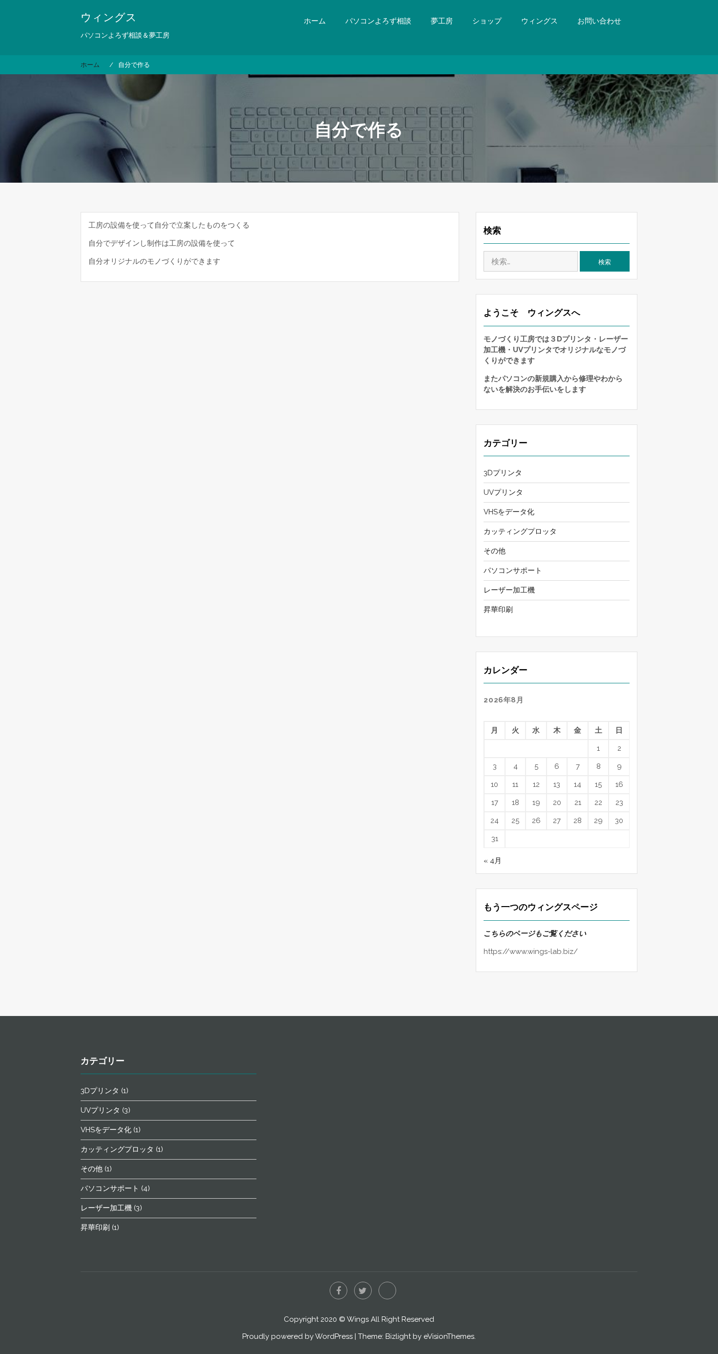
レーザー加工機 (509, 590)
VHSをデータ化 (509, 512)
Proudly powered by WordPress (297, 1336)
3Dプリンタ (503, 472)
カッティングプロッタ (520, 531)
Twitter (363, 1290)
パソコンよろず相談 (378, 21)
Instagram (387, 1290)
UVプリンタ (503, 492)
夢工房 (442, 21)
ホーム (315, 21)
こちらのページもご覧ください (535, 933)
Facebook (338, 1290)
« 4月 (493, 860)
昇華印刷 (498, 609)
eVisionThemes (448, 1336)
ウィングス (109, 17)
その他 (495, 551)
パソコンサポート (513, 570)
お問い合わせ (599, 21)
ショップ (487, 21)
